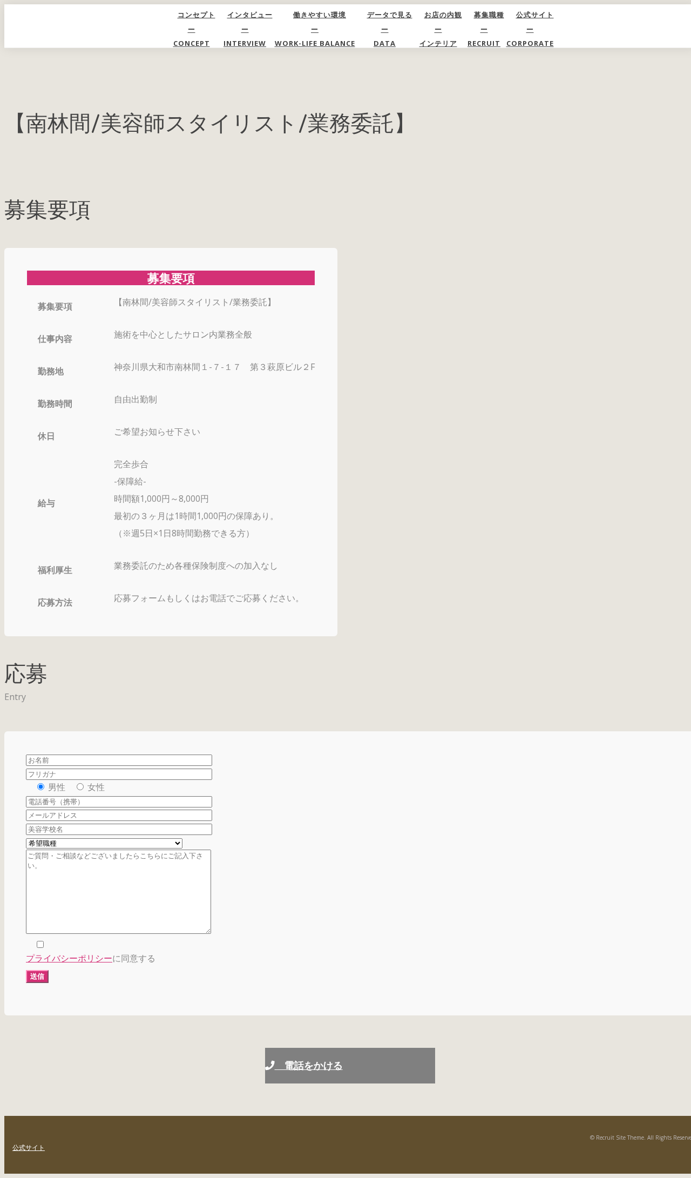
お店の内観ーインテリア (440, 29)
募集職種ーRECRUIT (486, 29)
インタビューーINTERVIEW (248, 29)
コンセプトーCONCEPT (194, 29)
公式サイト (28, 1147)
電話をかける (309, 1065)
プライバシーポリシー (69, 958)
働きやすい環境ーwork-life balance (315, 29)
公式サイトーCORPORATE (530, 29)
